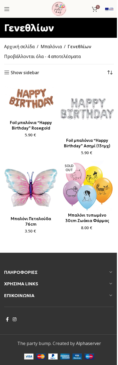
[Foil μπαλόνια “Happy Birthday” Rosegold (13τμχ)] (31, 100)
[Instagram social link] (14, 319)
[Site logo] (59, 8)
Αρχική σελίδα (19, 47)
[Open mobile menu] (6, 9)
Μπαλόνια (51, 47)
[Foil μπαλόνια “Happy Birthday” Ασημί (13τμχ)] (87, 109)
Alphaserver (88, 343)
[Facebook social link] (7, 319)
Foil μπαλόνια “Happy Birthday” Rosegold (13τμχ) (31, 128)
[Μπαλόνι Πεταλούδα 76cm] (31, 187)
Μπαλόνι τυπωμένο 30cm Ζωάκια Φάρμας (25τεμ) (87, 221)
